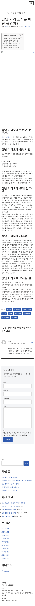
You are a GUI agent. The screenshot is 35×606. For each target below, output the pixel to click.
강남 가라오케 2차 (7, 516)
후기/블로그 (5, 571)
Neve (9, 604)
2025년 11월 (5, 529)
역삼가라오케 (5, 317)
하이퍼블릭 (14, 317)
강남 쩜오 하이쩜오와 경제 (10, 484)
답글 (32, 342)
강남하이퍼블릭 (27, 309)
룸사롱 (4, 313)
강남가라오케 (17, 309)
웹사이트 (6, 398)
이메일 (6, 390)
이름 (5, 382)
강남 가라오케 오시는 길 (11, 47)
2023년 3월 (5, 555)
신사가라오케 (27, 313)
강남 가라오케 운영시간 (11, 41)
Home (3, 13)
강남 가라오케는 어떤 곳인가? (13, 38)
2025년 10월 (5, 532)
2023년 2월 (5, 558)
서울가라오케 (18, 313)
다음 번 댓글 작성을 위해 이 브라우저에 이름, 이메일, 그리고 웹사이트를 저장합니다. (17, 434)
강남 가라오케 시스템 (10, 45)
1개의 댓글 (27, 26)
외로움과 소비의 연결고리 (9, 490)
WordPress (23, 604)
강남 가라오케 (6, 137)
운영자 (7, 26)
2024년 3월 (5, 535)
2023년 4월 (5, 552)
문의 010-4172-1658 (7, 585)
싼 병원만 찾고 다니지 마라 (10, 487)
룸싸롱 (10, 313)
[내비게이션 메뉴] (31, 3)
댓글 (5, 406)
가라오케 (9, 309)
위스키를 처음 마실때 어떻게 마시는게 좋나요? (16, 480)
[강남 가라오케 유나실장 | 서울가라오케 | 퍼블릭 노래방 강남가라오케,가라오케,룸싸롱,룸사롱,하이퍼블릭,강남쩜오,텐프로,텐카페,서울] (7, 3)
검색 (2, 460)
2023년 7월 (5, 548)
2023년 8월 (5, 545)
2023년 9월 (5, 542)
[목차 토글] (20, 36)
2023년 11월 (5, 538)
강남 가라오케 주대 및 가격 (12, 43)
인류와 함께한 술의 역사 (9, 477)
